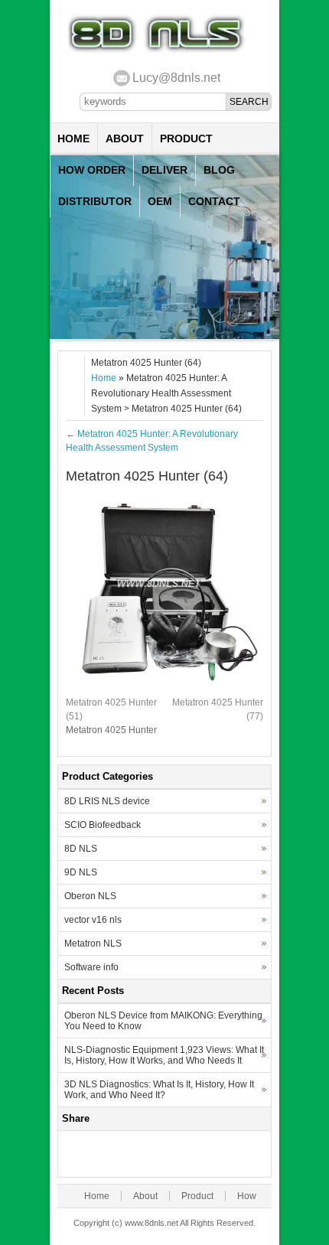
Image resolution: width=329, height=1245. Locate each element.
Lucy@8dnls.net (176, 77)
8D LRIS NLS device (107, 801)
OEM (160, 201)
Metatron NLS (93, 943)
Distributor (95, 201)
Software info (91, 967)
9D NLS (80, 872)
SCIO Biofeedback (102, 825)
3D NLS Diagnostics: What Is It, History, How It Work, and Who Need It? (159, 1089)
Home (73, 138)
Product (186, 138)
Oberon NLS (90, 896)
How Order (91, 170)
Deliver (164, 170)
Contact (214, 201)
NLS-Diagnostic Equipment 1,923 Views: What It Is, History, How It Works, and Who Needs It (164, 1055)
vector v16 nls (93, 919)
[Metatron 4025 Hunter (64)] (164, 681)
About (125, 138)
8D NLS (80, 848)
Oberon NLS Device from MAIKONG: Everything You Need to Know (163, 1021)
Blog (219, 170)
